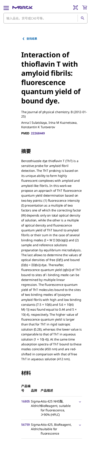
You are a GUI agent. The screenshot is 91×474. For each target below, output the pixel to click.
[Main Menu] (6, 7)
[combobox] (45, 18)
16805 (25, 401)
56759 (25, 424)
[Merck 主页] (22, 7)
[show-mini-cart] (84, 7)
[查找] (82, 18)
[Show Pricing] (79, 402)
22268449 (38, 133)
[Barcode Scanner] (75, 7)
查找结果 (32, 39)
